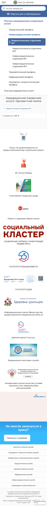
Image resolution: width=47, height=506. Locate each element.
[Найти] (3, 8)
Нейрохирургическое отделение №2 (23, 65)
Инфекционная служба (23, 474)
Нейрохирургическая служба (23, 480)
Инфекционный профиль (21, 77)
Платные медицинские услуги (19, 90)
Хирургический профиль (21, 29)
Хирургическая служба (24, 463)
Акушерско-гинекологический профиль (24, 83)
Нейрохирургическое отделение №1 (23, 57)
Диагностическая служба (23, 447)
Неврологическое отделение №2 (27, 49)
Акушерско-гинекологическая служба (23, 453)
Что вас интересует (14, 8)
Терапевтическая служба (23, 469)
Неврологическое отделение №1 (26, 41)
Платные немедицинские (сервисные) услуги (23, 22)
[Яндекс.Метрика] (39, 502)
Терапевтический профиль (22, 72)
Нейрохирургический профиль (24, 34)
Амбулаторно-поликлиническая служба (23, 458)
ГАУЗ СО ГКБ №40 (26, 2)
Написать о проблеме (17, 438)
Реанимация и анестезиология (23, 485)
